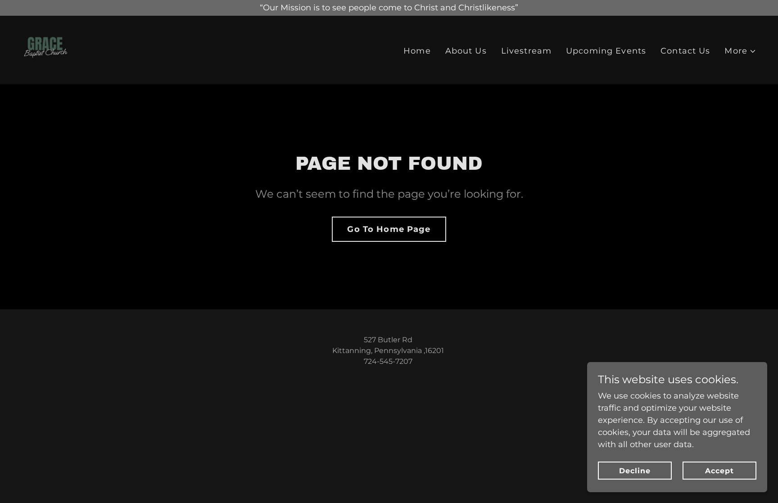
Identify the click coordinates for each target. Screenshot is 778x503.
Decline (635, 471)
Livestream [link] (526, 51)
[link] (45, 49)
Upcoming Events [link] (606, 51)
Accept (719, 471)
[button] (740, 51)
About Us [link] (466, 51)
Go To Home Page (388, 229)
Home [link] (417, 51)
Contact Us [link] (685, 51)
